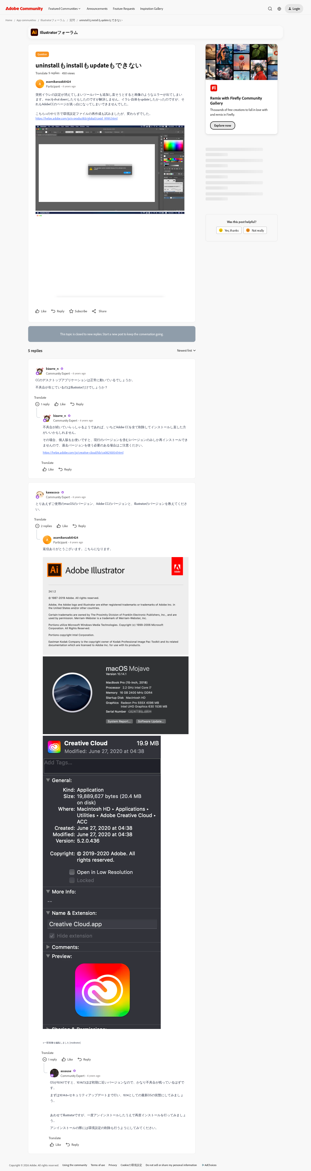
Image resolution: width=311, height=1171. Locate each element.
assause (66, 1071)
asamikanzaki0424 (58, 81)
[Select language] (279, 8)
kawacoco (52, 492)
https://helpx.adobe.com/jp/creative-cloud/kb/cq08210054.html (83, 452)
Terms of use (98, 1165)
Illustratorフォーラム (53, 20)
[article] (111, 387)
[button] (294, 8)
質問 (72, 20)
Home (8, 20)
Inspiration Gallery (151, 8)
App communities (26, 20)
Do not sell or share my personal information (171, 1165)
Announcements (97, 8)
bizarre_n (52, 368)
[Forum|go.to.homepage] (24, 8)
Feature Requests (124, 8)
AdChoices (211, 1165)
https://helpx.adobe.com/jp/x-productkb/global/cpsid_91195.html (76, 118)
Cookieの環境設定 (131, 1165)
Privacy (113, 1165)
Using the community (74, 1165)
